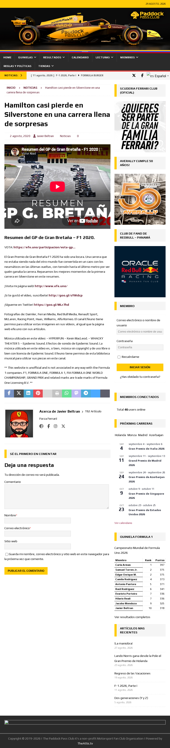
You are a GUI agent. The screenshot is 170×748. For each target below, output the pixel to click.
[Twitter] (134, 75)
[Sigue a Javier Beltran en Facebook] (47, 426)
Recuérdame (130, 356)
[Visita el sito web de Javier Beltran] (41, 426)
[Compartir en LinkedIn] (28, 393)
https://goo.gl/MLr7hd (51, 304)
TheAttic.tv (85, 743)
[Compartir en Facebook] (9, 393)
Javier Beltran (45, 136)
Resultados (52, 57)
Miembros (127, 57)
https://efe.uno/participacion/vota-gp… (44, 247)
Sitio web (10, 541)
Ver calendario (123, 523)
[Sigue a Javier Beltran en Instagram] (53, 426)
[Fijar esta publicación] (38, 393)
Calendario (80, 57)
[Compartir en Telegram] (86, 393)
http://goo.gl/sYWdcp (66, 295)
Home (7, 57)
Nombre (10, 515)
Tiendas (44, 66)
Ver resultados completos (132, 617)
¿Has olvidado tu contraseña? (140, 376)
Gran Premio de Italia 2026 (146, 448)
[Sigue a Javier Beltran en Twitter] (61, 426)
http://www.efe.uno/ (51, 286)
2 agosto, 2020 (20, 136)
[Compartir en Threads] (105, 393)
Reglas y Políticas (17, 66)
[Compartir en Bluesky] (95, 393)
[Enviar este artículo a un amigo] (47, 393)
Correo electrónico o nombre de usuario (138, 322)
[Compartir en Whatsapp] (66, 393)
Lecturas (103, 57)
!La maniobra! (123, 643)
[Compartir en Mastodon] (76, 393)
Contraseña (125, 341)
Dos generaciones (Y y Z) (131, 698)
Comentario (12, 482)
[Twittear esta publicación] (18, 393)
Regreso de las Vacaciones (132, 673)
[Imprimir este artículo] (57, 393)
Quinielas (25, 57)
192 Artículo (93, 411)
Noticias (65, 136)
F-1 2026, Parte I (125, 685)
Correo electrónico (17, 528)
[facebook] (142, 75)
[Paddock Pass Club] (85, 50)
